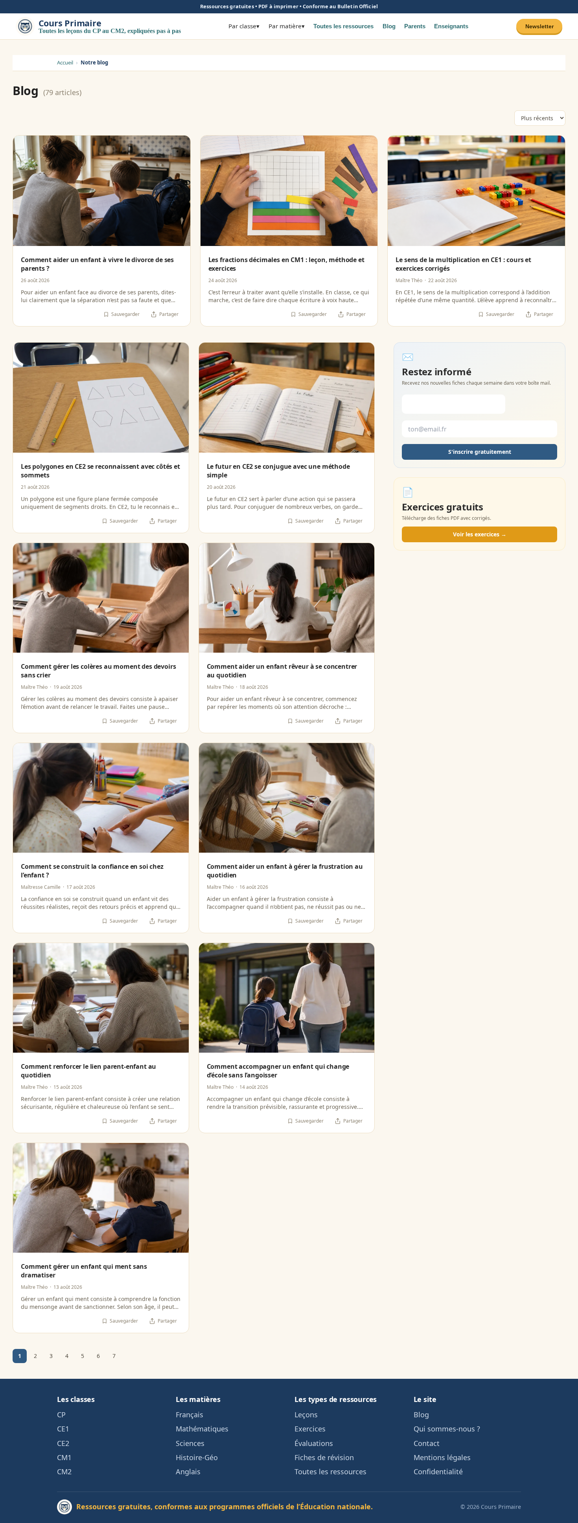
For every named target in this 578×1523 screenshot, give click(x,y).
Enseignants (451, 26)
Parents (414, 26)
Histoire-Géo (197, 1457)
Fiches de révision (324, 1457)
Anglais (188, 1471)
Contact (427, 1443)
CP (61, 1414)
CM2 (64, 1471)
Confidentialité (438, 1471)
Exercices (310, 1428)
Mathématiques (202, 1428)
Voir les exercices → (479, 534)
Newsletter (539, 26)
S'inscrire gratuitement (479, 452)
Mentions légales (442, 1457)
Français (189, 1414)
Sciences (190, 1443)
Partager (169, 314)
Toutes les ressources (343, 26)
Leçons (306, 1414)
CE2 (63, 1443)
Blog (389, 26)
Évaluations (314, 1443)
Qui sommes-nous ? (447, 1428)
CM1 (64, 1457)
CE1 (63, 1428)
